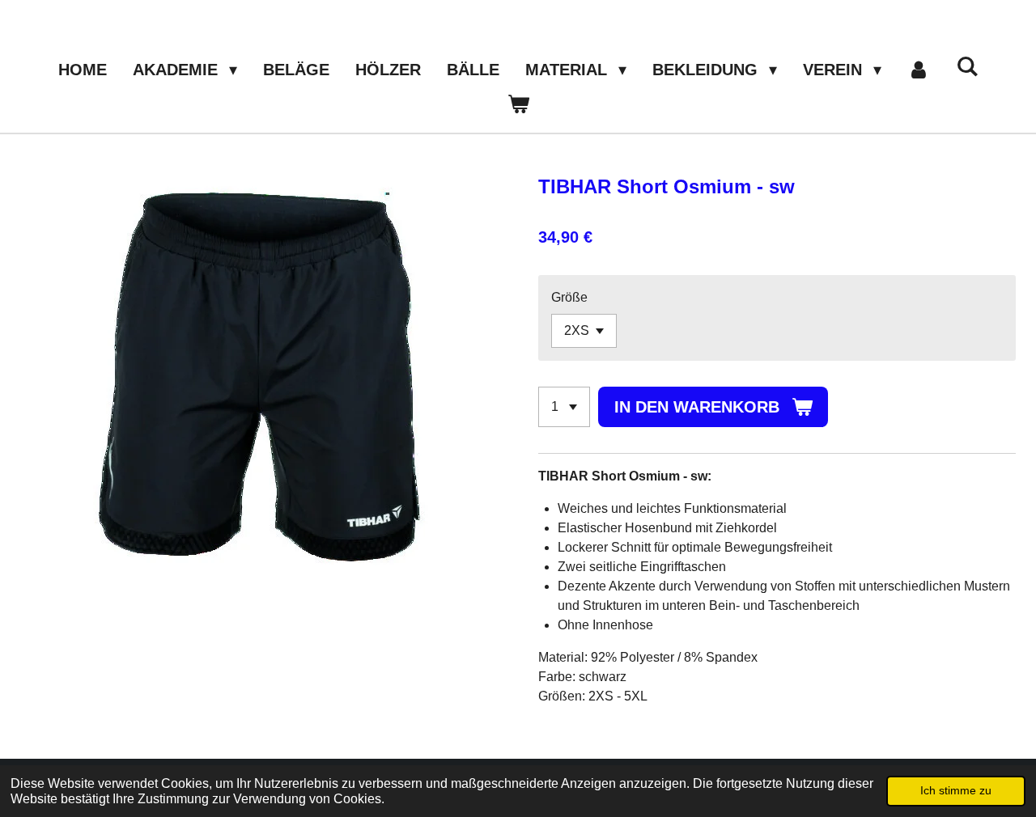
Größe (569, 297)
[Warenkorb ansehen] (518, 104)
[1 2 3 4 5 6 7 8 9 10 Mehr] (564, 407)
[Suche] (967, 67)
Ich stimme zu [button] (955, 790)
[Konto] (918, 70)
